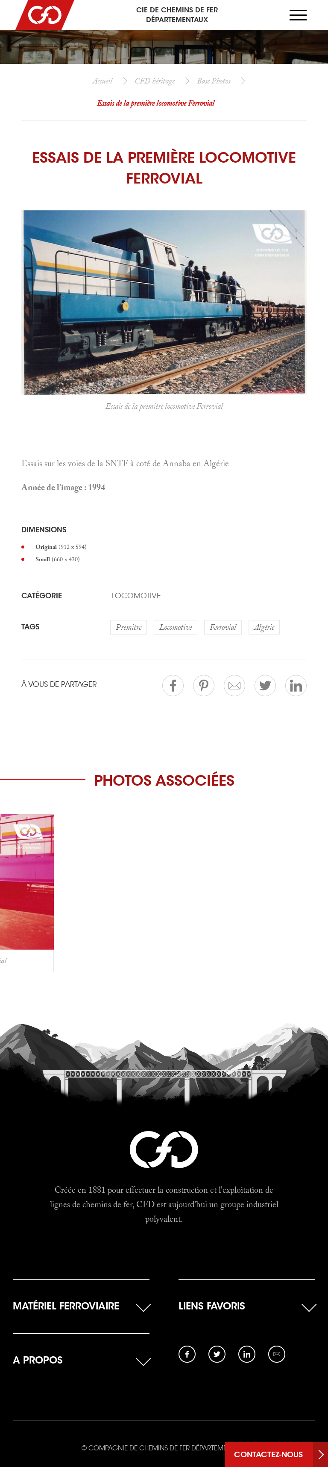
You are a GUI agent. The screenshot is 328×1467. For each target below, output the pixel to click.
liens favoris (212, 1306)
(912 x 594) (61, 547)
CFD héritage (155, 81)
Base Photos (213, 81)
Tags (30, 627)
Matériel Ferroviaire (66, 1306)
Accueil (102, 81)
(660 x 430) (57, 559)
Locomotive (136, 595)
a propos (38, 1360)
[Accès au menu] (298, 15)
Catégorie (41, 595)
